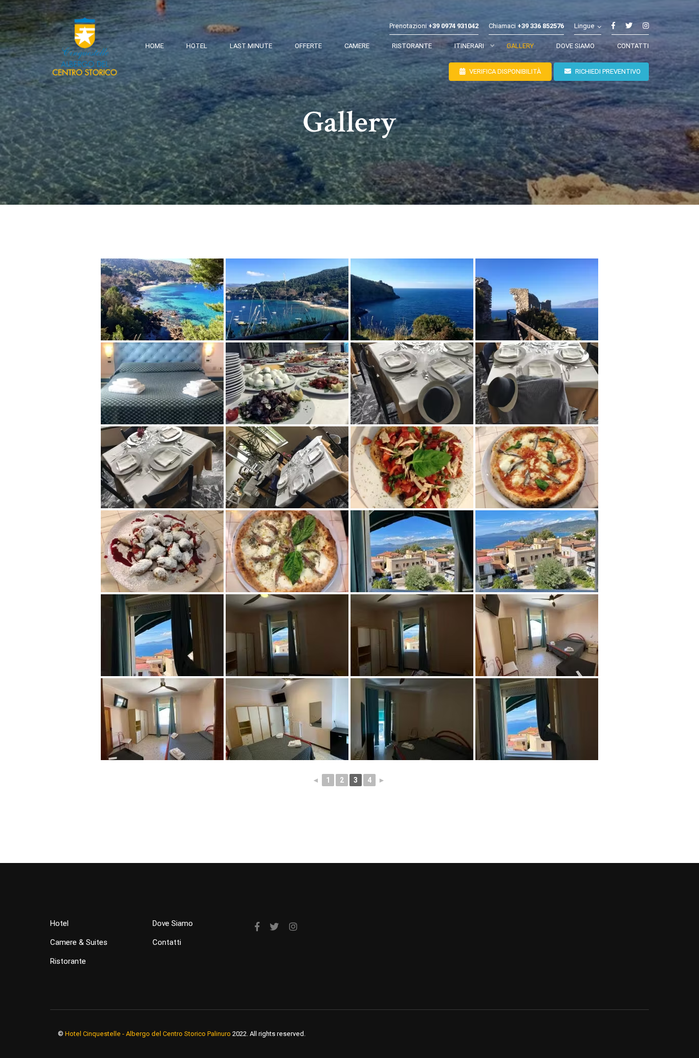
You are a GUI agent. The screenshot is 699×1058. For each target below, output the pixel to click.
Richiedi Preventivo (607, 71)
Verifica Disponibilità (504, 71)
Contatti (166, 942)
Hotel (59, 923)
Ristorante (68, 961)
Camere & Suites (78, 942)
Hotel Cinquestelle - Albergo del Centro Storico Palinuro (148, 1034)
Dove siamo (172, 923)
